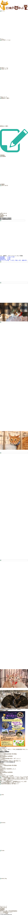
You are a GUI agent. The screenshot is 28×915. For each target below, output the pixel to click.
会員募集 (2, 184)
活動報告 (2, 155)
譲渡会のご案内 (4, 126)
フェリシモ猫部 (4, 913)
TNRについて (3, 97)
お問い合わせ (3, 213)
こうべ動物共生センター (6, 912)
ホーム (1, 38)
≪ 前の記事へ (3, 747)
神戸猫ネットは (4, 68)
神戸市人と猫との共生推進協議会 (8, 911)
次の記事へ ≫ (3, 748)
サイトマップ (3, 906)
